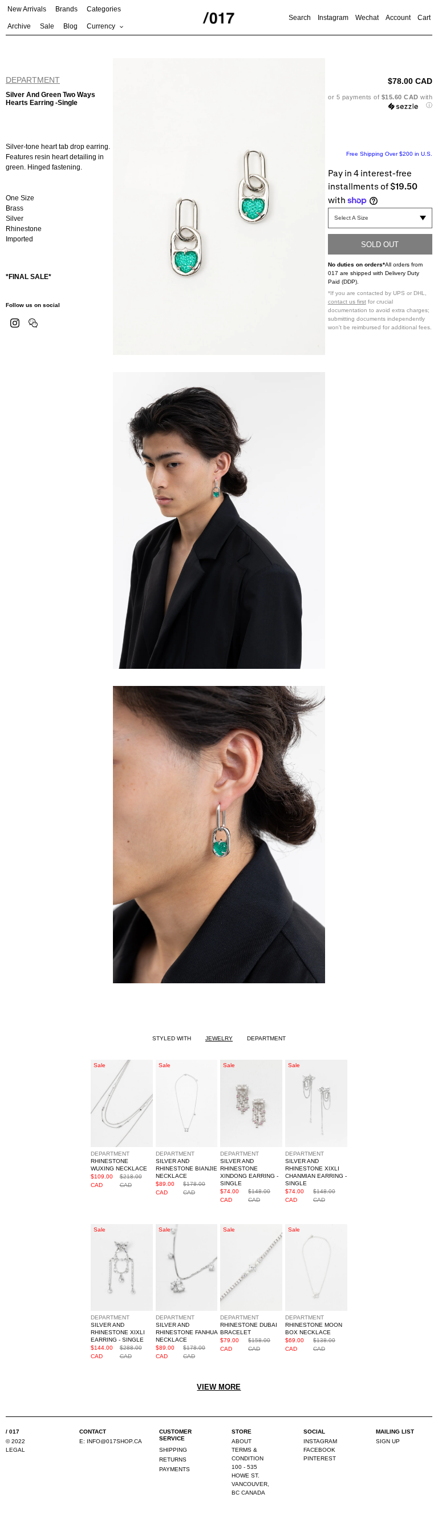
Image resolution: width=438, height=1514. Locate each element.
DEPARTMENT (33, 79)
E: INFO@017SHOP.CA (110, 1441)
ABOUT (242, 1441)
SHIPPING (173, 1450)
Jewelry (219, 1038)
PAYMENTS (174, 1469)
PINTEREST (319, 1458)
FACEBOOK (319, 1450)
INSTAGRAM (320, 1441)
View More (219, 1387)
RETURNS (172, 1459)
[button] (380, 101)
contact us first (347, 301)
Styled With (171, 1038)
